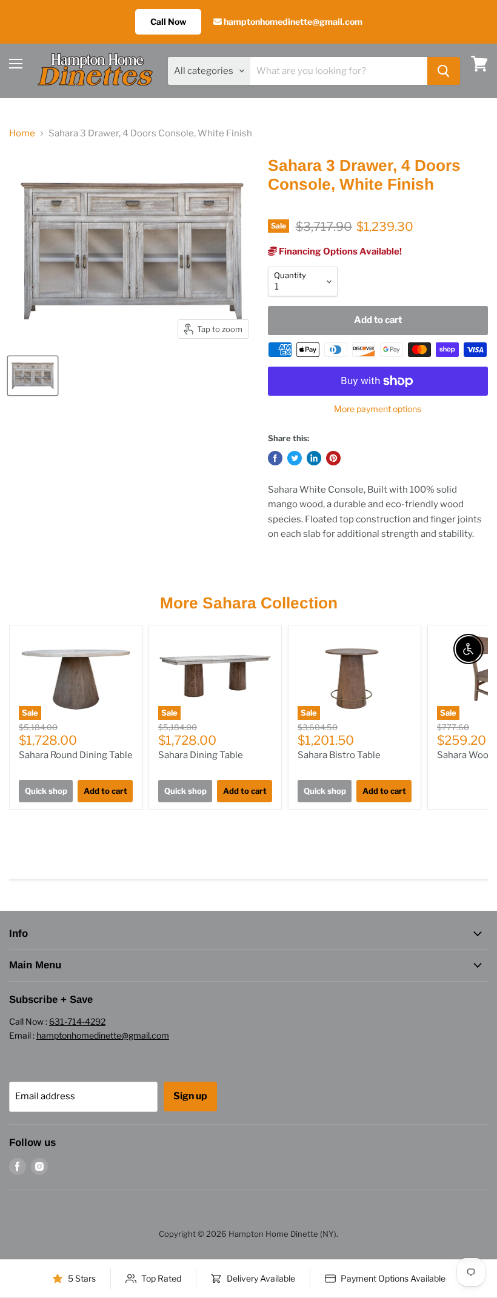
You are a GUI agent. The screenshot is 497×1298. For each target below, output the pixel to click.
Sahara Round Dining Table (76, 755)
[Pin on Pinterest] (333, 458)
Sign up (190, 1096)
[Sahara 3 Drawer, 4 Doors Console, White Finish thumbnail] (33, 375)
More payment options (377, 409)
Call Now (168, 21)
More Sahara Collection (249, 603)
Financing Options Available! (339, 251)
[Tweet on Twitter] (294, 458)
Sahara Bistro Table (339, 755)
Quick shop (46, 791)
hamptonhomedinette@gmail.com (292, 21)
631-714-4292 (77, 1021)
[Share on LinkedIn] (314, 458)
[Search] (443, 71)
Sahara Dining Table (200, 755)
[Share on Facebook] (275, 458)
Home (22, 133)
